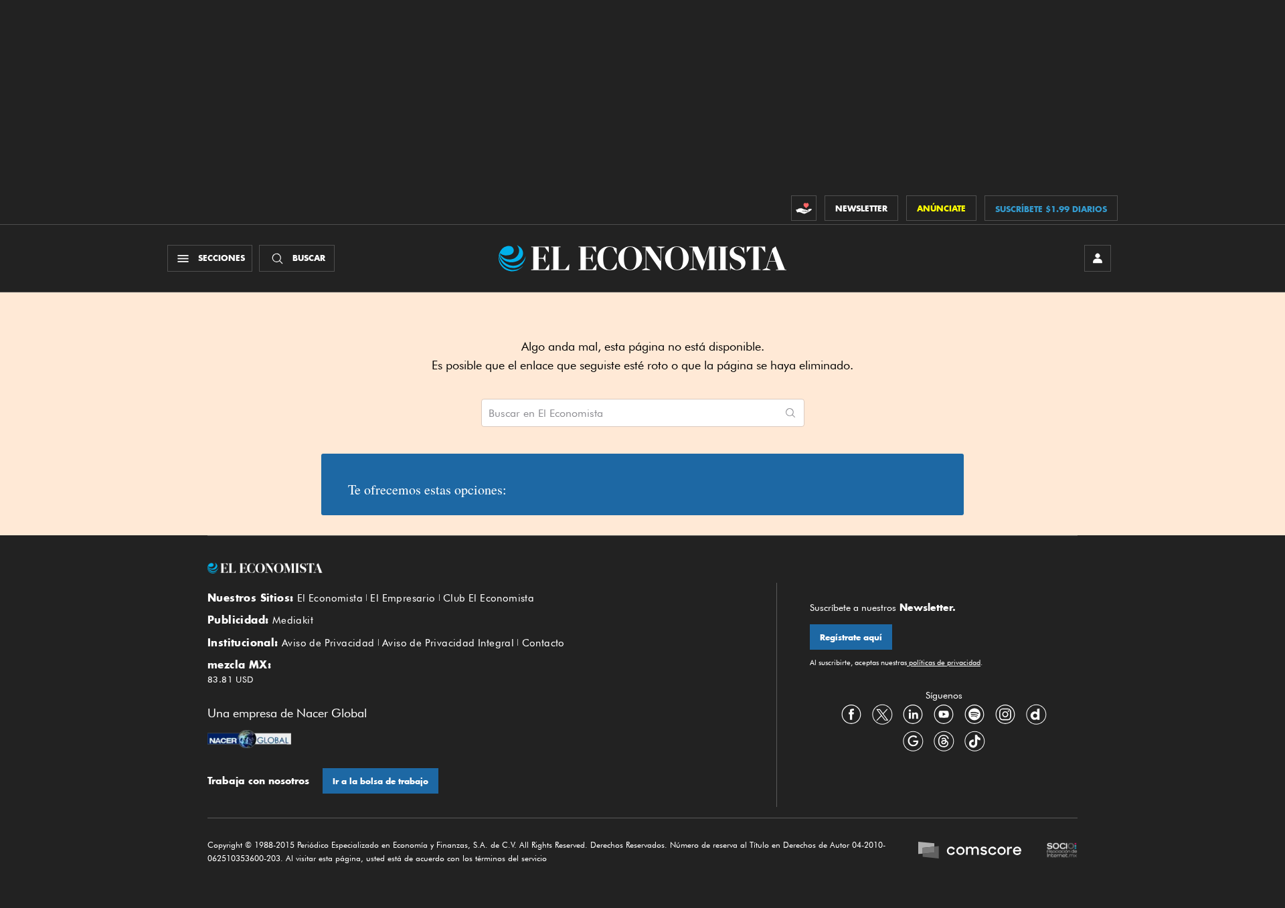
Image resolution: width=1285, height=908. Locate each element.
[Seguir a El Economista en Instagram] (1005, 714)
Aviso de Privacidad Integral (448, 643)
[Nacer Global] (249, 740)
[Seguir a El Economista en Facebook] (851, 714)
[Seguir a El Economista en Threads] (943, 741)
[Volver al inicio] (475, 568)
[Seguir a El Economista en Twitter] (882, 714)
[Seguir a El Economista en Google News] (913, 741)
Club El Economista (488, 598)
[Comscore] (969, 852)
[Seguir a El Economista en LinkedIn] (913, 714)
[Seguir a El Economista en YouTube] (943, 714)
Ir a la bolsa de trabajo (380, 781)
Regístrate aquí (851, 637)
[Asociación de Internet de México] (1062, 852)
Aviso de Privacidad (328, 643)
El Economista (330, 598)
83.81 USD (230, 679)
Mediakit (292, 620)
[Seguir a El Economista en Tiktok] (974, 741)
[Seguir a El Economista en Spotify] (974, 714)
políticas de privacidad (943, 662)
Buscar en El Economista (546, 413)
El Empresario (402, 598)
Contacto (543, 643)
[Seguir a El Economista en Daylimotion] (1036, 714)
